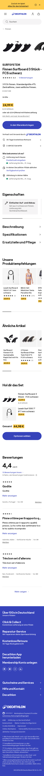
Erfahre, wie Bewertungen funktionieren (18, 475)
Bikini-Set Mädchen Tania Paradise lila (27, 290)
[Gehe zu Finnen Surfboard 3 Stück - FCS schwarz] (9, 399)
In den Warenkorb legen (22, 125)
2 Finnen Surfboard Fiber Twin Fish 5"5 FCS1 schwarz (27, 353)
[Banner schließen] (40, 5)
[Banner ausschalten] (36, 5)
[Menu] (5, 14)
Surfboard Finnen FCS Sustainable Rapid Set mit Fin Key (10, 355)
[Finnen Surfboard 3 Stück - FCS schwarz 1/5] (17, 46)
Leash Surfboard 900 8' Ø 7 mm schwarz (10, 290)
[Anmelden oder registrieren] (33, 14)
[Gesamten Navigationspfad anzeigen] (3, 29)
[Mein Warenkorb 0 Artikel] (39, 14)
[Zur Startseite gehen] (19, 14)
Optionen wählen (22, 436)
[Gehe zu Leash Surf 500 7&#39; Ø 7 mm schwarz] (9, 414)
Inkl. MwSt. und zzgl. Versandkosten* (16, 116)
